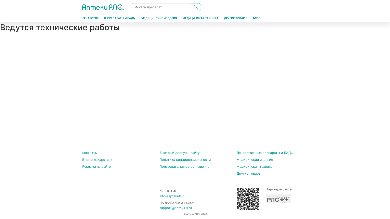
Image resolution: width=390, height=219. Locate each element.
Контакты (90, 153)
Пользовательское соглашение (184, 166)
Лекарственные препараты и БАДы (108, 18)
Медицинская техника (200, 18)
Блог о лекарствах (97, 160)
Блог (256, 18)
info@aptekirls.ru (172, 196)
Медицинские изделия (159, 18)
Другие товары (235, 18)
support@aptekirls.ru (175, 208)
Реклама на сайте (96, 166)
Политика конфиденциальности (185, 160)
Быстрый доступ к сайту (179, 153)
